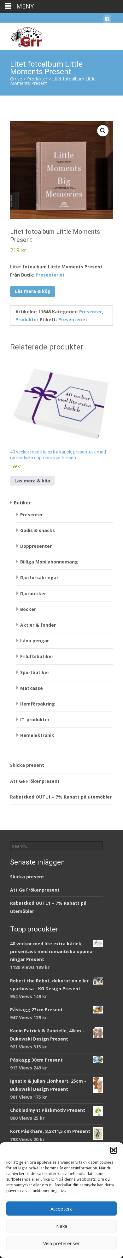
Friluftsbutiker (36, 656)
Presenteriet (50, 275)
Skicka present (27, 765)
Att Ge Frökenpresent (35, 781)
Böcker (28, 609)
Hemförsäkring (37, 704)
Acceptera (61, 1209)
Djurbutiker (33, 593)
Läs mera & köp (32, 291)
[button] (113, 1150)
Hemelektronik (37, 735)
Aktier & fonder (38, 625)
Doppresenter (36, 546)
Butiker (22, 503)
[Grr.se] (21, 35)
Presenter (90, 312)
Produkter (26, 319)
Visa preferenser (61, 1243)
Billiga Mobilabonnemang (49, 562)
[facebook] (107, 20)
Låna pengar (34, 641)
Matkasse (31, 688)
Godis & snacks (37, 530)
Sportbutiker (34, 672)
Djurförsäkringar (39, 577)
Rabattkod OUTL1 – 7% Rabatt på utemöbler (61, 797)
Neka (61, 1226)
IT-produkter (35, 719)
